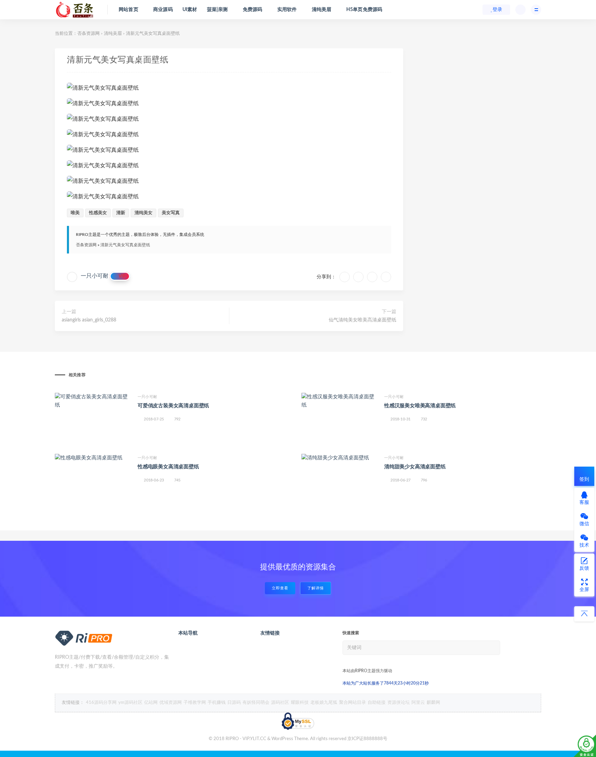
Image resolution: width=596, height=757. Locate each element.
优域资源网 (170, 702)
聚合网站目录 (352, 702)
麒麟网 (433, 702)
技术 (584, 545)
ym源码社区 (130, 702)
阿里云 (418, 702)
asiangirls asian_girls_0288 (89, 320)
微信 (584, 523)
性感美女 (98, 213)
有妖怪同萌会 (255, 702)
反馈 (584, 568)
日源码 (234, 702)
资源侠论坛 (398, 702)
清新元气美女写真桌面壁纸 (125, 245)
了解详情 (315, 588)
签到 (584, 479)
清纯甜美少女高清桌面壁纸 (415, 466)
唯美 (75, 213)
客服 (584, 502)
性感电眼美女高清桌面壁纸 (168, 466)
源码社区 (280, 702)
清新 (120, 213)
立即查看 (280, 588)
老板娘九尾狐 (323, 702)
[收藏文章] (344, 277)
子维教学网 (194, 702)
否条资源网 (88, 33)
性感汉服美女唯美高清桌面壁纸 (420, 405)
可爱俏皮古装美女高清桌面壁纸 (173, 405)
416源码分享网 (101, 702)
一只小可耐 (94, 276)
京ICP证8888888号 (367, 739)
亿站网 (151, 702)
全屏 (584, 589)
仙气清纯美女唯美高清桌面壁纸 (362, 320)
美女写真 (171, 213)
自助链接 (377, 702)
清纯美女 (143, 213)
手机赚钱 (217, 702)
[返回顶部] (584, 613)
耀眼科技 (300, 702)
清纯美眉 (113, 33)
